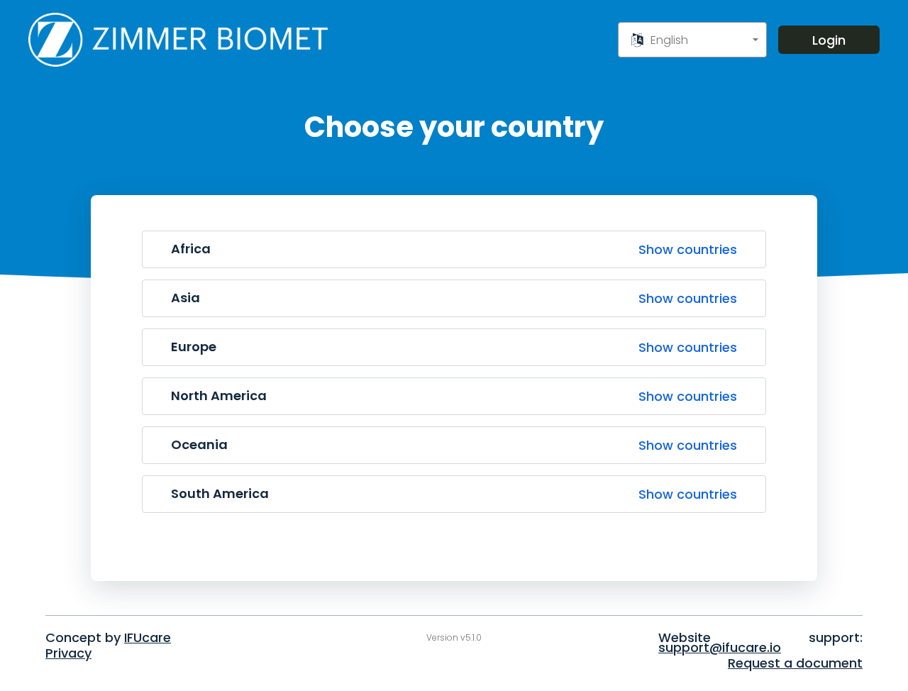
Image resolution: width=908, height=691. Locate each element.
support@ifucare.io (719, 647)
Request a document (795, 663)
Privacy (68, 653)
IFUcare (147, 637)
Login (829, 40)
